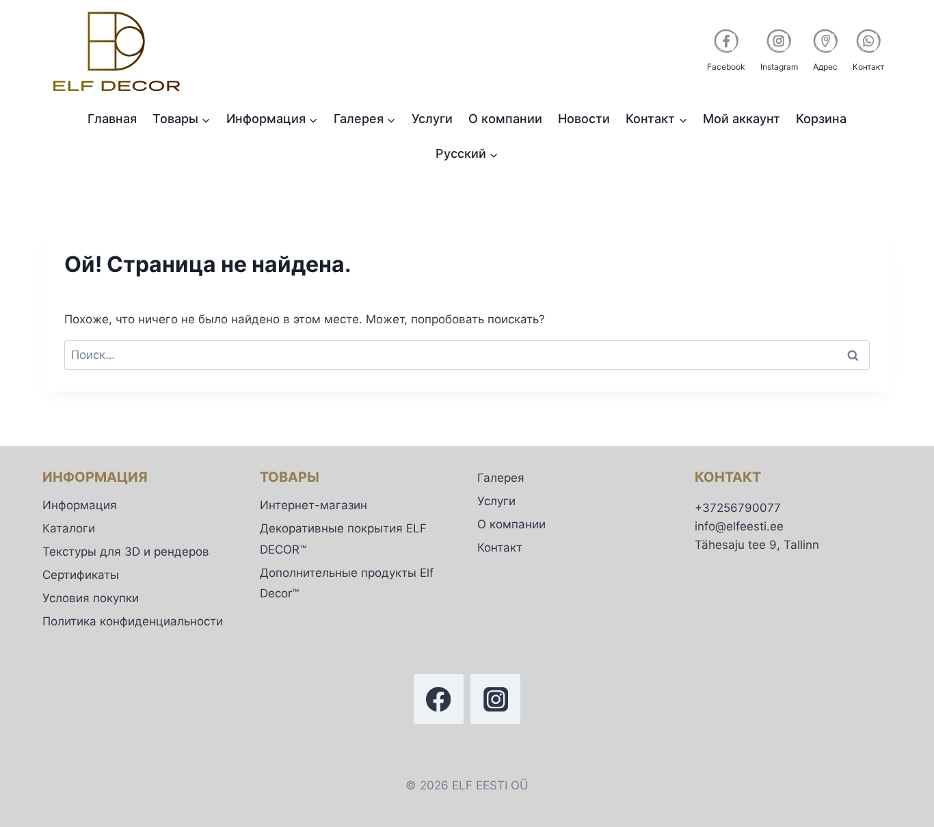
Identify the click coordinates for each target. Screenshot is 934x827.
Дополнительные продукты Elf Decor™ (346, 583)
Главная (112, 118)
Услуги (432, 118)
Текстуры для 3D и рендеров (125, 551)
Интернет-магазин (313, 505)
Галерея (500, 478)
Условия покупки (90, 598)
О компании (505, 118)
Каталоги (68, 528)
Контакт (499, 547)
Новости (584, 118)
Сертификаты (80, 575)
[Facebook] (439, 699)
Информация (79, 505)
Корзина (821, 118)
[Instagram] (495, 699)
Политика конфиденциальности (132, 621)
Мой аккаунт (741, 118)
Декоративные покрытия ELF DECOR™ (343, 538)
